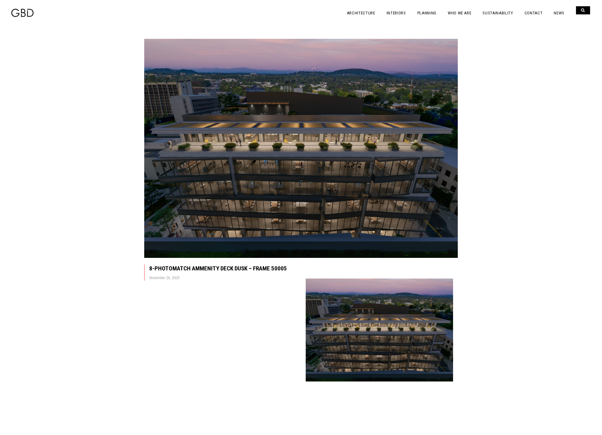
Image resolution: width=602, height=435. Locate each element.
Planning (426, 13)
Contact (534, 13)
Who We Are (460, 13)
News (559, 13)
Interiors (396, 13)
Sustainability (498, 13)
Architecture (361, 13)
